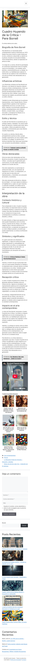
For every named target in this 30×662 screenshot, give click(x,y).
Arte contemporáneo (10, 455)
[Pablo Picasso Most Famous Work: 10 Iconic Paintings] (12, 615)
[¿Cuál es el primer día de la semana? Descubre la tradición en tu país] (12, 600)
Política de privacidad (15, 659)
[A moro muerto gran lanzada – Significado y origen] (12, 570)
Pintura (6, 457)
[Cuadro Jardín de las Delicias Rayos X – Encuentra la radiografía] (12, 585)
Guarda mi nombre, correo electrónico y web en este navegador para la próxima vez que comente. (15, 508)
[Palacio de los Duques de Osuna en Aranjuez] (12, 542)
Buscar (4, 523)
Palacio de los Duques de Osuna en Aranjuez (14, 549)
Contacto (24, 659)
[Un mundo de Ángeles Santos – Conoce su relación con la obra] (12, 555)
